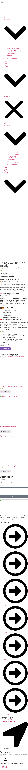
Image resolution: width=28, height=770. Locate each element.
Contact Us (7, 96)
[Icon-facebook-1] (1, 759)
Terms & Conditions (5, 767)
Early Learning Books (12, 56)
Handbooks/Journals (12, 58)
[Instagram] (5, 759)
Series (5, 61)
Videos (8, 94)
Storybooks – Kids (11, 50)
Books (5, 63)
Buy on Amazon (5, 348)
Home (5, 17)
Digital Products (8, 65)
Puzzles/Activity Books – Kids (14, 52)
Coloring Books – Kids (12, 47)
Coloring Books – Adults (13, 48)
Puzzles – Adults (11, 53)
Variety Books (10, 60)
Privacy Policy (3, 766)
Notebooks (10, 55)
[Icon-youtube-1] (13, 759)
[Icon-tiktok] (9, 759)
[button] (14, 110)
